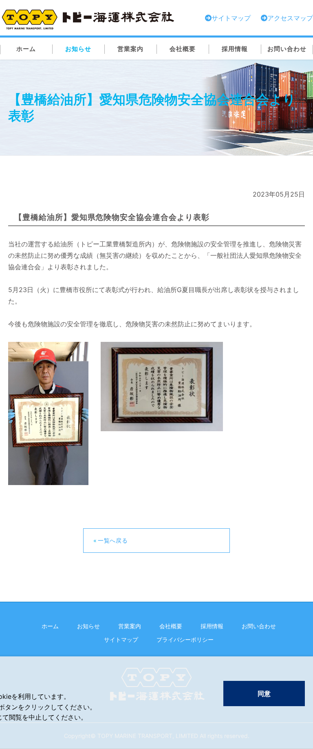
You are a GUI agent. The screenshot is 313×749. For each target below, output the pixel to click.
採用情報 (212, 626)
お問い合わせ (259, 626)
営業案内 (129, 626)
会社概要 (170, 626)
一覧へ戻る (113, 540)
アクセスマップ (290, 18)
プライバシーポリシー (185, 639)
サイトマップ (121, 639)
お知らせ (88, 626)
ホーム (50, 626)
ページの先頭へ (299, 626)
